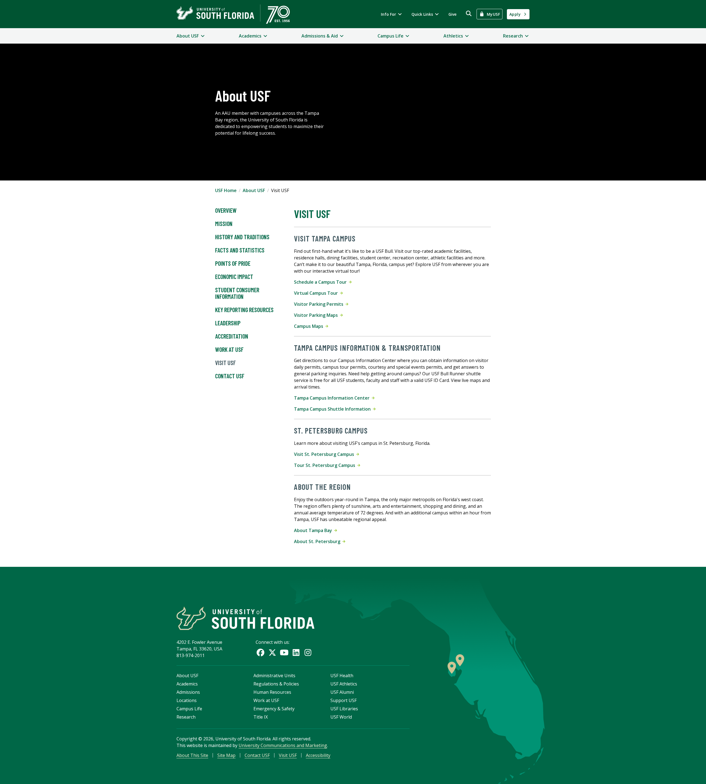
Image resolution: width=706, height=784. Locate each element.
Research (186, 717)
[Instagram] (308, 652)
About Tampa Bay (314, 530)
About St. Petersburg (318, 541)
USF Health (341, 676)
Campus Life (189, 709)
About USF (254, 190)
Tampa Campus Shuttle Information (333, 409)
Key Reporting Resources (244, 309)
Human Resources (272, 692)
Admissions (188, 692)
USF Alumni (342, 692)
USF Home (226, 190)
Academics (187, 684)
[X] (272, 652)
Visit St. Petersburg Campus (325, 454)
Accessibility (318, 755)
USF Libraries (344, 709)
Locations (186, 700)
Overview (226, 210)
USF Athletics (343, 684)
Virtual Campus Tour (317, 293)
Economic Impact (234, 276)
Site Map (226, 755)
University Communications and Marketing (283, 745)
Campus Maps (309, 326)
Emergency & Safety (274, 709)
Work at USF (229, 349)
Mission (223, 223)
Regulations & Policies (276, 684)
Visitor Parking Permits (320, 304)
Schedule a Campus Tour (321, 282)
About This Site (192, 755)
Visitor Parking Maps (317, 315)
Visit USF (225, 362)
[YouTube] (284, 652)
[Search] (468, 13)
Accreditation (231, 336)
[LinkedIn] (296, 652)
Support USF (343, 700)
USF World (341, 717)
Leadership (227, 323)
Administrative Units (274, 676)
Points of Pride (232, 263)
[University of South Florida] (245, 618)
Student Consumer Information (237, 293)
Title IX (260, 717)
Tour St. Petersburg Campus (325, 465)
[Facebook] (260, 652)
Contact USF (229, 376)
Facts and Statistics (239, 250)
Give (452, 14)
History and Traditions (242, 236)
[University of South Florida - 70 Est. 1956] (233, 14)
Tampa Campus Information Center (333, 398)
